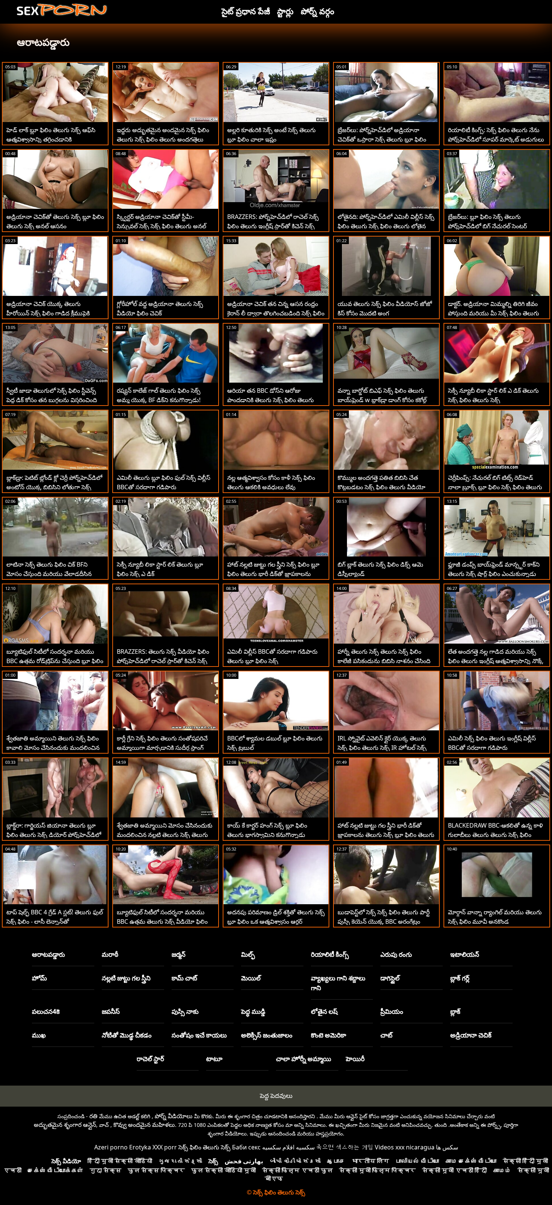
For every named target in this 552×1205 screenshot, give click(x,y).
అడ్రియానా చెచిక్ (471, 1035)
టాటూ (214, 1058)
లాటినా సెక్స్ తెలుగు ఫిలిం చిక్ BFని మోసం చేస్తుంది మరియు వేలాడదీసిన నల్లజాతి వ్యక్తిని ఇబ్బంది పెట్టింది (49, 573)
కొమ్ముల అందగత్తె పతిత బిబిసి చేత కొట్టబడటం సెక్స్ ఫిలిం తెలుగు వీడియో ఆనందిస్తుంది (381, 487)
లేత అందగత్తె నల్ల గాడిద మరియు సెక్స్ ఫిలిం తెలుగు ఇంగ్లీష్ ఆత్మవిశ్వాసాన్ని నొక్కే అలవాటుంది (495, 660)
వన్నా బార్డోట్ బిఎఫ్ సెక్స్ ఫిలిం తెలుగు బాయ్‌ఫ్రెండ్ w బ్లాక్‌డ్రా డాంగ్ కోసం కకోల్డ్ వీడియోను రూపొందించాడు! (382, 399)
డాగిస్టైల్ (390, 978)
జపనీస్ (111, 1011)
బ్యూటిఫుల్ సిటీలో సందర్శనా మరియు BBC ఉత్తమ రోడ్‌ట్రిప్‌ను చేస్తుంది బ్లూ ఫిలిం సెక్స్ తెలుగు (54, 660)
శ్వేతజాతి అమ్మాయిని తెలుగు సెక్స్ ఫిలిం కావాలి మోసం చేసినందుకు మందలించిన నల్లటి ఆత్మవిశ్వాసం (53, 747)
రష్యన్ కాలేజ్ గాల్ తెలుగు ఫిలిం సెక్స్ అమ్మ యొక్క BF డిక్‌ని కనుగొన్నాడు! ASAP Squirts (159, 399)
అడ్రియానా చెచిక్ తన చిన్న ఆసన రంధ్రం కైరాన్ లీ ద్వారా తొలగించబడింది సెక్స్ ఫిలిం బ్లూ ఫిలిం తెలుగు (275, 313)
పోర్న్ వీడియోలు (174, 1116)
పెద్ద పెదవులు (276, 1095)
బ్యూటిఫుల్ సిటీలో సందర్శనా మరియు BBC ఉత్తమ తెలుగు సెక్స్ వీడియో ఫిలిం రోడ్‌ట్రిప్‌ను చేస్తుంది (162, 921)
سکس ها (447, 1147)
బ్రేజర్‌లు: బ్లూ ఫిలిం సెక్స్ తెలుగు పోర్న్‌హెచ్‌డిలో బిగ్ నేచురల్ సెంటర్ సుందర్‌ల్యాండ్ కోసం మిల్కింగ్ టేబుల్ (490, 226)
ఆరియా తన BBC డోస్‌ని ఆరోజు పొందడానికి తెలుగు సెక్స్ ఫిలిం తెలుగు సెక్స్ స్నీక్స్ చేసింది (270, 399)
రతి (93, 1116)
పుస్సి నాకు (185, 1011)
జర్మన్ (179, 954)
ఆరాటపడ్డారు (48, 954)
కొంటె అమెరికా (328, 1035)
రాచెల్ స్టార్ (150, 1058)
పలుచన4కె (46, 1011)
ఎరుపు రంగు (396, 954)
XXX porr (164, 1147)
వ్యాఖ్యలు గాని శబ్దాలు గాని (338, 983)
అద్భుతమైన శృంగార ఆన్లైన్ (65, 1125)
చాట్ (386, 1035)
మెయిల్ (251, 978)
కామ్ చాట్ (184, 978)
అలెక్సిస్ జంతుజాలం (267, 1035)
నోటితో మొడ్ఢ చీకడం (127, 1035)
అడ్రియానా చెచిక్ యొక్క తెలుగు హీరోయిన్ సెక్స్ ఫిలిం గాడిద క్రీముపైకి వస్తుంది (48, 313)
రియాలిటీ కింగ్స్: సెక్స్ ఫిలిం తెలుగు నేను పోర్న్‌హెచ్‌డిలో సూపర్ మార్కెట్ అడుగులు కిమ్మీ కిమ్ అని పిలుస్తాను (496, 139)
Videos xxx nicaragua (404, 1147)
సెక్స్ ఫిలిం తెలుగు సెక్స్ (204, 1147)
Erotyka (140, 1147)
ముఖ (39, 1035)
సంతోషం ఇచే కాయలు (199, 1035)
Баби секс (246, 1147)
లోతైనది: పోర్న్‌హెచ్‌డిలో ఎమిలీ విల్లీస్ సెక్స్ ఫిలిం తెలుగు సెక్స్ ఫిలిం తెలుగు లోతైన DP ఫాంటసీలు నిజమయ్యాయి (386, 226)
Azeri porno (111, 1147)
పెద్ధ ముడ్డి (253, 1011)
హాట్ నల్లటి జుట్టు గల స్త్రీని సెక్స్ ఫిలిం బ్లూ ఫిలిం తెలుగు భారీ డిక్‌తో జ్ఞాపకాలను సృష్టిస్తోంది (273, 573)
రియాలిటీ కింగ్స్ (330, 954)
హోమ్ (39, 978)
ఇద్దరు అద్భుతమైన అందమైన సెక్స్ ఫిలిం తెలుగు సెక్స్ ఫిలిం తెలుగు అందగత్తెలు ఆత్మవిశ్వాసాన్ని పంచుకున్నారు (163, 139)
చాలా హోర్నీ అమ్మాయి (303, 1058)
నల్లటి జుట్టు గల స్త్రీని (126, 978)
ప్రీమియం (391, 1011)
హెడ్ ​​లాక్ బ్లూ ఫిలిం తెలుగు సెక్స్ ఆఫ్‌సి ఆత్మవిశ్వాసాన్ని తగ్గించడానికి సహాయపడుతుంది (50, 139)
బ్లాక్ (455, 1011)
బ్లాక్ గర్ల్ (459, 978)
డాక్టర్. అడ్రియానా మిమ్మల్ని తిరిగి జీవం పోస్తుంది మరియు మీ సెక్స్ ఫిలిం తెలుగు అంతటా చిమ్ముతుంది (493, 313)
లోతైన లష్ (324, 1011)
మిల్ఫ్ (248, 954)
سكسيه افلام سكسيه (288, 1147)
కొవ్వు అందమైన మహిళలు (144, 1125)
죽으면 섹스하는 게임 (344, 1147)
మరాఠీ (110, 954)
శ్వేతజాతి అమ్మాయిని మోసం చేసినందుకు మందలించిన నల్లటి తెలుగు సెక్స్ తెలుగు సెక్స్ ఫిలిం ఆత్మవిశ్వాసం (165, 834)
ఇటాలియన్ (464, 954)
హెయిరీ (355, 1058)
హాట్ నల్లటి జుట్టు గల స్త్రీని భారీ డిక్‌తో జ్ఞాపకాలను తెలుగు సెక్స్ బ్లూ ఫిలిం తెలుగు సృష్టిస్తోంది (386, 834)
